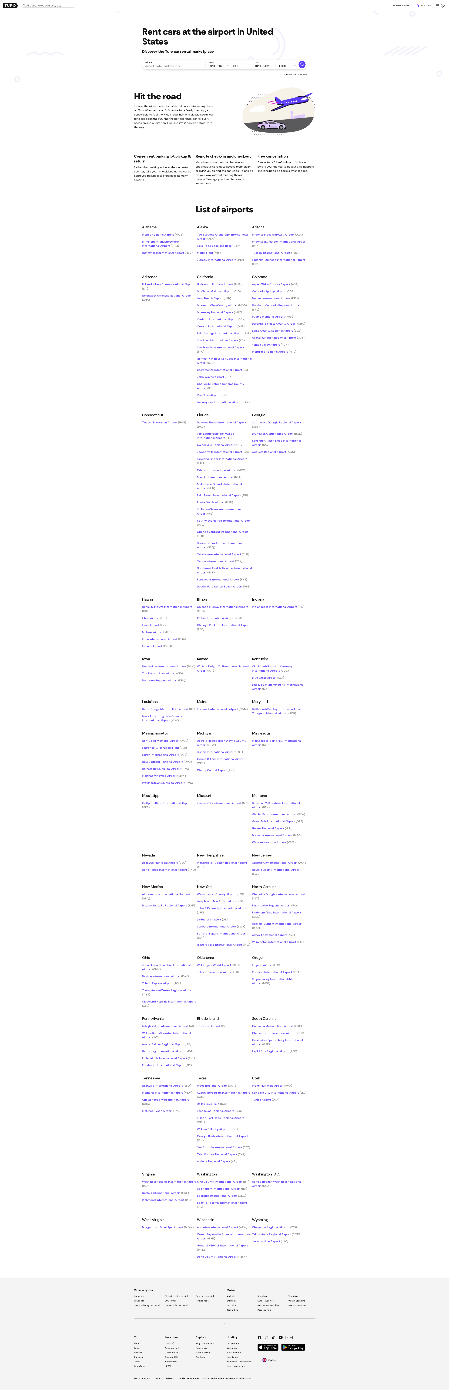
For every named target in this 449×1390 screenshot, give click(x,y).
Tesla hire (293, 1296)
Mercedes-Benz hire (268, 1305)
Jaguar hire (232, 1310)
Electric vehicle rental (176, 1296)
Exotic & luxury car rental (147, 1305)
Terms (158, 1378)
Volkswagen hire (296, 1301)
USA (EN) (169, 1343)
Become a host (401, 5)
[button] (50, 5)
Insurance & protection (239, 1361)
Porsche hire (264, 1310)
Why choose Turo (205, 1343)
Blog (289, 1337)
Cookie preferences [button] (188, 1378)
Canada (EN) (171, 1352)
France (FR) (171, 1361)
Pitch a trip (201, 1348)
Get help (200, 1357)
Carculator (232, 1348)
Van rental (139, 1301)
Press (137, 1361)
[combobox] (50, 5)
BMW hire (232, 1301)
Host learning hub (236, 1366)
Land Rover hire (265, 1301)
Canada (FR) (171, 1357)
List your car (233, 1343)
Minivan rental (203, 1301)
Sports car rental (205, 1296)
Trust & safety (203, 1352)
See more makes (297, 1305)
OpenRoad (139, 1366)
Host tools (232, 1357)
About (137, 1343)
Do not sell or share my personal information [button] (227, 1378)
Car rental (287, 74)
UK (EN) (169, 1366)
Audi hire (231, 1296)
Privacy (170, 1378)
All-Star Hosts (234, 1352)
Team (137, 1348)
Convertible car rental (176, 1305)
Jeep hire (262, 1296)
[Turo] (10, 5)
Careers (138, 1357)
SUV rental (170, 1301)
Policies (138, 1352)
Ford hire (231, 1305)
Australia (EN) (172, 1348)
